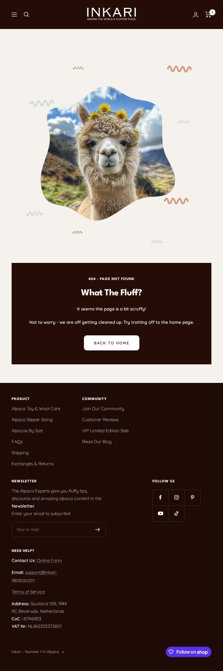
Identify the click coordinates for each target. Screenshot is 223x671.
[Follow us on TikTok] (176, 513)
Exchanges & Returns (33, 463)
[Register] (97, 530)
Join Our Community (103, 408)
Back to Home (111, 343)
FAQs (17, 441)
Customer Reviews (100, 419)
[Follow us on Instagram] (176, 497)
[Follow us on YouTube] (160, 513)
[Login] (195, 14)
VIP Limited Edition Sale (105, 430)
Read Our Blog (97, 441)
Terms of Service (28, 591)
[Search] (26, 14)
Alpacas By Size (27, 430)
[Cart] (208, 14)
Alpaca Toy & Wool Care (36, 408)
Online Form (49, 560)
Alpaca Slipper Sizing (32, 419)
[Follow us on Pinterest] (192, 497)
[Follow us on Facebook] (160, 497)
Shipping (20, 452)
